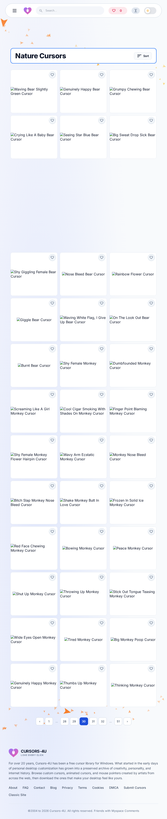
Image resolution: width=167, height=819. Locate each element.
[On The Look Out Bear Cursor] (133, 320)
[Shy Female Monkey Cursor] (83, 365)
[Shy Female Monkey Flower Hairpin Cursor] (34, 457)
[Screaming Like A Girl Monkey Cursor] (34, 411)
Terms (82, 787)
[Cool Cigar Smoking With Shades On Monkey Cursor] (83, 411)
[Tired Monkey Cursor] (83, 639)
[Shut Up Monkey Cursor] (34, 594)
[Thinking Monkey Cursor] (133, 685)
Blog (53, 787)
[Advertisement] (83, 34)
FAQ (25, 787)
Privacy (67, 787)
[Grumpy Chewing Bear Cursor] (133, 91)
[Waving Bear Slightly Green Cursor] (34, 91)
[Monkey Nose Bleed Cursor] (133, 457)
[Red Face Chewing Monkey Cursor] (34, 548)
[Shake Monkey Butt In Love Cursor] (83, 502)
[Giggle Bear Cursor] (34, 320)
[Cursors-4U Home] (28, 11)
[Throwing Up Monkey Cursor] (83, 594)
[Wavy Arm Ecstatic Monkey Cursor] (83, 457)
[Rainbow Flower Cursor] (133, 274)
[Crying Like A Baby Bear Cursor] (34, 137)
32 (102, 721)
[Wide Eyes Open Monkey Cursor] (34, 639)
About (13, 787)
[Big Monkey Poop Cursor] (133, 639)
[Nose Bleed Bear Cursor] (83, 274)
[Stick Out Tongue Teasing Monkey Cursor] (133, 594)
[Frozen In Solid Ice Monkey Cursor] (133, 502)
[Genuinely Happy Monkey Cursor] (34, 685)
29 (74, 721)
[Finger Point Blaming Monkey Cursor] (133, 411)
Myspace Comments (125, 810)
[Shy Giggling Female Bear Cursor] (34, 274)
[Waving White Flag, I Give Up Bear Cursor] (83, 320)
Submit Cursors (135, 787)
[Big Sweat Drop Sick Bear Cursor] (133, 137)
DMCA (114, 787)
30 (84, 721)
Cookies (98, 787)
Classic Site (17, 795)
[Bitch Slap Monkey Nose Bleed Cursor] (34, 502)
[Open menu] (14, 11)
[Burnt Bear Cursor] (34, 365)
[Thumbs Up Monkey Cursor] (83, 685)
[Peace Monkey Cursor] (133, 548)
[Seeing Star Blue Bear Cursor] (83, 137)
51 (118, 721)
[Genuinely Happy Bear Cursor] (83, 91)
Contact (39, 787)
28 (64, 721)
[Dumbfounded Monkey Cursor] (133, 365)
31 (93, 721)
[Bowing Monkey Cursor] (83, 548)
